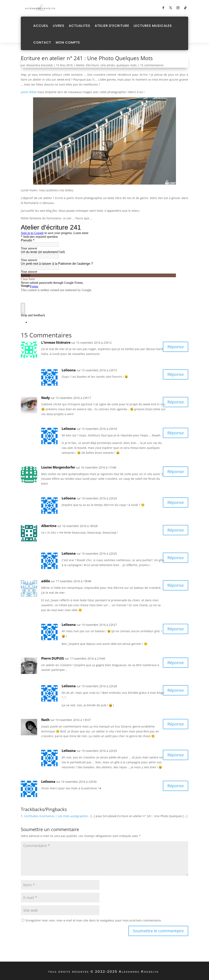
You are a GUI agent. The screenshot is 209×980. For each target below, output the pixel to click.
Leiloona (69, 370)
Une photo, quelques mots (118, 65)
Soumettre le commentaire (158, 931)
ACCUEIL (40, 25)
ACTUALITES (79, 25)
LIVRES (58, 25)
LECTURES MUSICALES (153, 25)
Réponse (175, 346)
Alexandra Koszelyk (39, 65)
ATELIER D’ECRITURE (112, 25)
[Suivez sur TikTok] (185, 8)
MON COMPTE (68, 42)
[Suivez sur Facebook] (163, 8)
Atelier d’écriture (87, 65)
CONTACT (42, 42)
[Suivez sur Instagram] (178, 8)
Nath (45, 720)
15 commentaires (152, 65)
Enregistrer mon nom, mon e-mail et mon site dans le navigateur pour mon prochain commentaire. (94, 920)
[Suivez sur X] (170, 8)
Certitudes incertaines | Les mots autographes (56, 816)
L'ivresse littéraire (55, 342)
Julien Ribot (29, 92)
